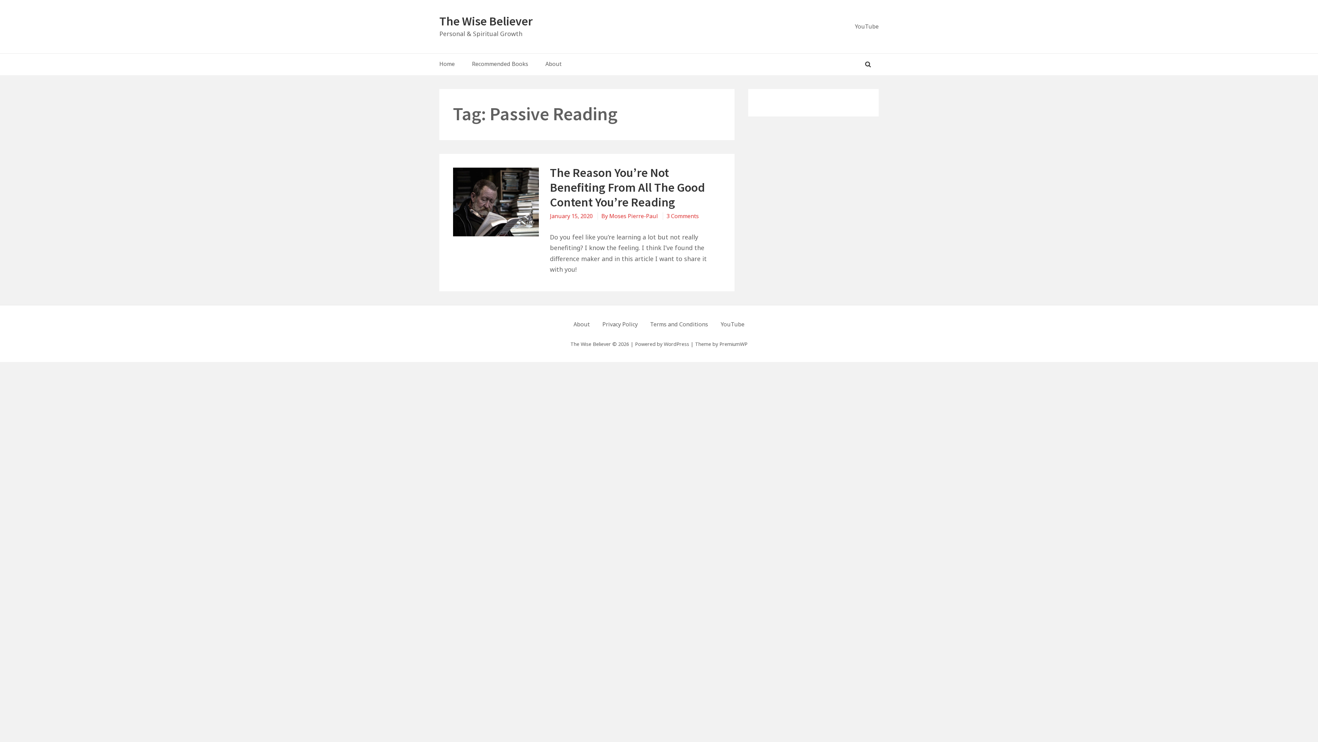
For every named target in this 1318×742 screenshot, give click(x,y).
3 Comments (683, 216)
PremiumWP (733, 344)
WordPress (676, 344)
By (629, 216)
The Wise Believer (486, 21)
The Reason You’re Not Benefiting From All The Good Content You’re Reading (627, 187)
